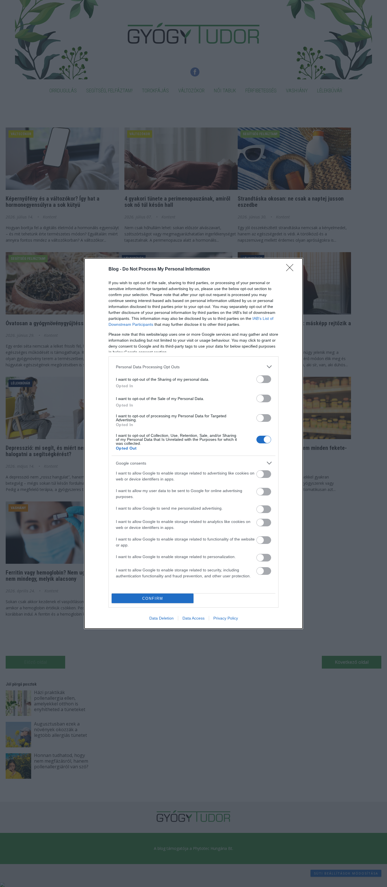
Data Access (193, 618)
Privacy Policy (225, 618)
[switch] (263, 379)
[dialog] (193, 443)
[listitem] (193, 367)
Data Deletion (161, 618)
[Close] (291, 269)
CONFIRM (152, 598)
